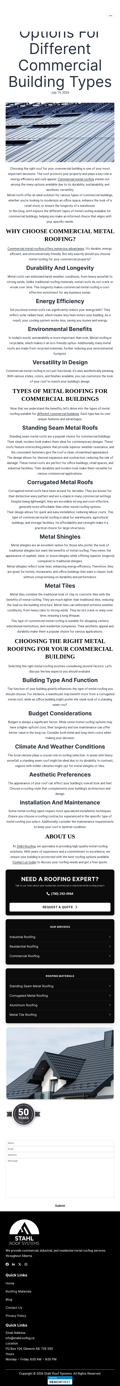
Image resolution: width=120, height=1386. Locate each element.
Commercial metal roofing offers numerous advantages (46, 249)
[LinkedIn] (13, 1264)
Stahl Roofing (26, 846)
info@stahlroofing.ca (20, 1338)
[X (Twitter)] (19, 1264)
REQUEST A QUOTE (58, 907)
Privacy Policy (16, 1316)
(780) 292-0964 (62, 894)
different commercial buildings (58, 414)
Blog (9, 1299)
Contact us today (24, 862)
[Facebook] (7, 1264)
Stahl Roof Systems (58, 1373)
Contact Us (14, 1308)
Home (10, 1283)
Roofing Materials (18, 1291)
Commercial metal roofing (76, 179)
